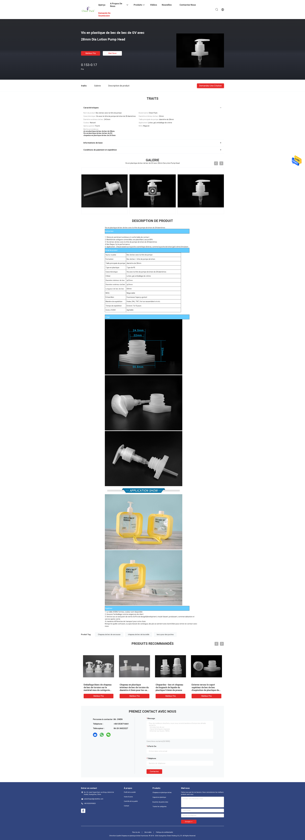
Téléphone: (151, 758)
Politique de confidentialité (164, 832)
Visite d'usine (128, 797)
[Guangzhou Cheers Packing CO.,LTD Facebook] (83, 811)
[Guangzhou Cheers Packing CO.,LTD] (88, 9)
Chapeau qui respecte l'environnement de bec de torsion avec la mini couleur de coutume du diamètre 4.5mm (205, 690)
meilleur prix (90, 53)
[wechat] (108, 735)
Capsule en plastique (159, 797)
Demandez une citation (210, 85)
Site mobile (147, 832)
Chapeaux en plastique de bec (162, 792)
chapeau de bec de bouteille (138, 634)
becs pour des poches (165, 634)
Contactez (154, 771)
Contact (126, 806)
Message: (151, 718)
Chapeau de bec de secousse (109, 634)
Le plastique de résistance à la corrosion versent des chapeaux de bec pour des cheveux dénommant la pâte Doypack (98, 690)
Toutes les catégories (159, 806)
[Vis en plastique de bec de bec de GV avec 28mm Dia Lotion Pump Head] (200, 50)
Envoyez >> (189, 821)
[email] (95, 735)
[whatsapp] (102, 735)
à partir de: (152, 746)
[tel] (115, 735)
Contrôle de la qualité (131, 801)
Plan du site (136, 832)
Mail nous (112, 53)
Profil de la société (130, 792)
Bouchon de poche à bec (160, 802)
